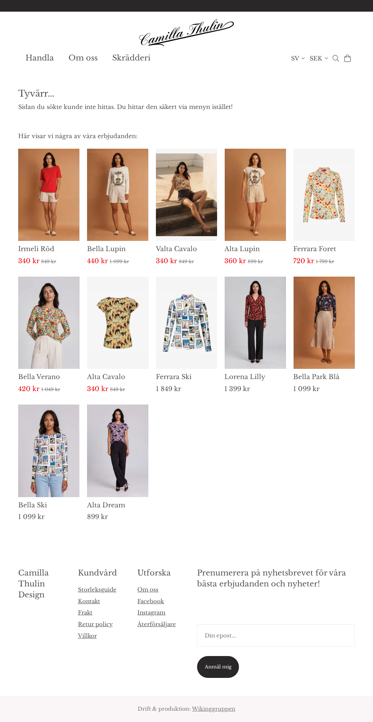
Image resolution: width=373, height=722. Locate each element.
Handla (39, 58)
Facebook (150, 601)
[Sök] (335, 58)
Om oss (83, 58)
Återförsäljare (156, 624)
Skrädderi (131, 58)
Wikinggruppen (213, 709)
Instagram (151, 612)
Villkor (87, 635)
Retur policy (95, 624)
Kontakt (89, 601)
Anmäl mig (218, 667)
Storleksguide (97, 589)
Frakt (85, 612)
